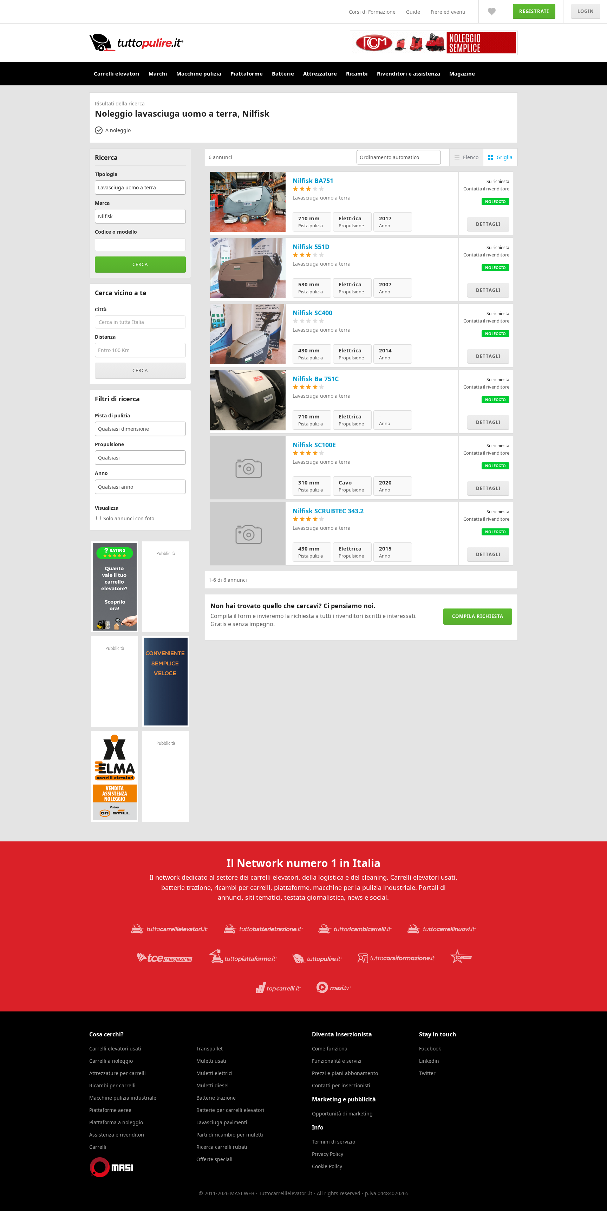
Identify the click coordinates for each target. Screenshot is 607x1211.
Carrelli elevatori (116, 73)
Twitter (427, 1073)
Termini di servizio (333, 1141)
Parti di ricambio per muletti (229, 1134)
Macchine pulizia (198, 73)
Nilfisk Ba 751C (316, 379)
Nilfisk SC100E (314, 445)
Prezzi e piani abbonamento (345, 1073)
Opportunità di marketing (342, 1113)
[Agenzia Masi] (120, 1175)
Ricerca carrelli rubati (221, 1147)
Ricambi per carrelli (112, 1085)
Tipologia (106, 174)
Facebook (430, 1048)
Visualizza (106, 508)
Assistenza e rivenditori (116, 1134)
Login (585, 11)
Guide (413, 11)
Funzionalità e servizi (336, 1060)
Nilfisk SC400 (312, 312)
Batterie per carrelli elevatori (230, 1110)
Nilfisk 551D (311, 246)
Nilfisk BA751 (313, 180)
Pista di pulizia (112, 415)
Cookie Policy (327, 1166)
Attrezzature (320, 73)
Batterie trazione (216, 1097)
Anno (101, 473)
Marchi (158, 73)
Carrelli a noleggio (111, 1060)
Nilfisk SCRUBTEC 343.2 (328, 511)
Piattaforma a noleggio (116, 1122)
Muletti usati (211, 1060)
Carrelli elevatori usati (115, 1048)
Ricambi (357, 73)
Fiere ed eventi (448, 11)
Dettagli (488, 224)
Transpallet (209, 1048)
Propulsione (109, 444)
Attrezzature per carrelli (117, 1073)
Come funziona (329, 1048)
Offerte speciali (214, 1159)
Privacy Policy (327, 1154)
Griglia (505, 157)
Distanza (105, 337)
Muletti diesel (212, 1085)
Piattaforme (246, 73)
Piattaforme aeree (110, 1110)
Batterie (283, 73)
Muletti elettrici (214, 1073)
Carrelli (97, 1147)
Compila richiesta (477, 616)
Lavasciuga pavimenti (221, 1122)
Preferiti (492, 11)
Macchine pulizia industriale (122, 1097)
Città (100, 309)
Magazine (462, 73)
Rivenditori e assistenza (408, 73)
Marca (102, 203)
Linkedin (429, 1060)
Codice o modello (116, 232)
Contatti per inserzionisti (341, 1085)
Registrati (534, 11)
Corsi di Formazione (372, 11)
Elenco (470, 157)
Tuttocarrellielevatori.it (180, 42)
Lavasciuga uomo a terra (322, 197)
